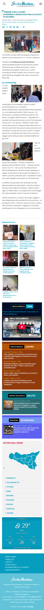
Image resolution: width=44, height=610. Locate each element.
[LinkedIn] (10, 27)
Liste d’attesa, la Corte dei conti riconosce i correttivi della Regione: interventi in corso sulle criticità (20, 356)
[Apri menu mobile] (40, 4)
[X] (7, 27)
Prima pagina (10, 557)
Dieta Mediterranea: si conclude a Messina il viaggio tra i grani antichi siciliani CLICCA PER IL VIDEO (27, 406)
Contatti (9, 562)
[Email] (17, 27)
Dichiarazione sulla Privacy (17, 567)
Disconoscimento (12, 570)
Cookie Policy (11, 565)
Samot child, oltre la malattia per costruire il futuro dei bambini (20, 374)
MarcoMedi (28, 607)
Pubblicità (9, 559)
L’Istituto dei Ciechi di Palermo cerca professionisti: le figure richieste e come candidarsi (19, 382)
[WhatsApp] (14, 27)
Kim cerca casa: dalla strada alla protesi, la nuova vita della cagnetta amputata (26, 430)
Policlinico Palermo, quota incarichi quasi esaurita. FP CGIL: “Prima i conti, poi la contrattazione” (20, 366)
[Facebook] (3, 27)
